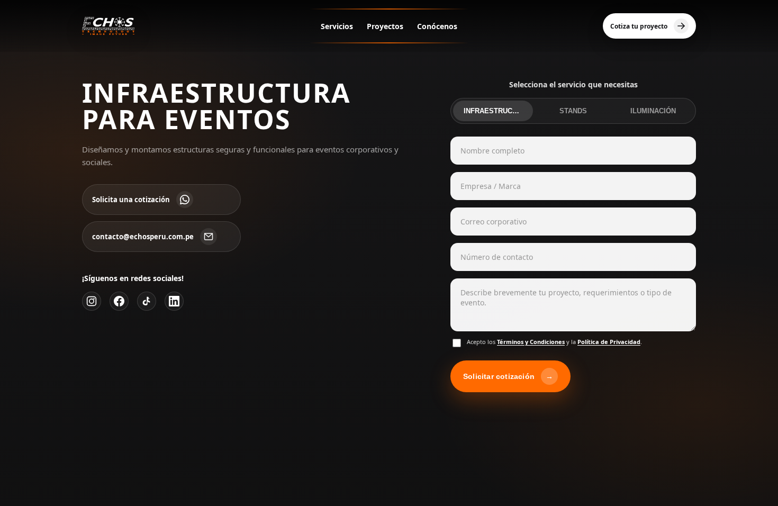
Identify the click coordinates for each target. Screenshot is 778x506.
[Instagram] (91, 301)
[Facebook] (119, 301)
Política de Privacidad (608, 342)
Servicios (337, 26)
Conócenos (437, 26)
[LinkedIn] (174, 301)
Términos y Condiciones (531, 342)
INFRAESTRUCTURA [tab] (497, 111)
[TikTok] (146, 301)
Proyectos (385, 26)
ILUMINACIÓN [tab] (653, 111)
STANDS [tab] (573, 111)
